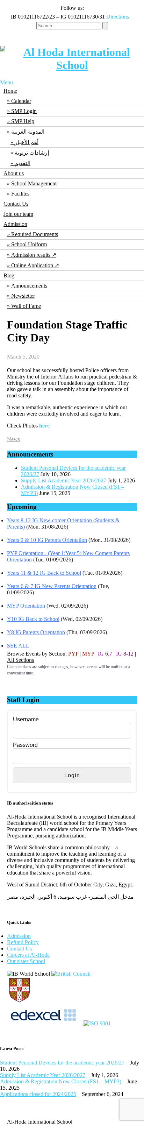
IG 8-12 (125, 654)
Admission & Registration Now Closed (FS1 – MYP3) (60, 1081)
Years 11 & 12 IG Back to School (44, 573)
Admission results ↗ (33, 255)
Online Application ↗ (35, 265)
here (44, 426)
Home (10, 91)
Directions (118, 17)
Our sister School (26, 961)
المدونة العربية (27, 132)
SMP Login (24, 111)
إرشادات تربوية (32, 153)
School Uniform (29, 244)
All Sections (20, 660)
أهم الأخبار (26, 142)
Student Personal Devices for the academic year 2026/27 (62, 1063)
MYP (88, 654)
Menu (6, 82)
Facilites (20, 194)
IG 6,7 (105, 654)
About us (13, 173)
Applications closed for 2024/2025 (38, 1094)
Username (26, 719)
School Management (34, 183)
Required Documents (34, 234)
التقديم (22, 163)
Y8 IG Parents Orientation (36, 632)
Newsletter (23, 296)
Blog (8, 275)
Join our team (18, 214)
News (13, 439)
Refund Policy (23, 942)
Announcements (29, 286)
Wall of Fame (26, 306)
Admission (15, 224)
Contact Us (15, 204)
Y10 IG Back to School (33, 619)
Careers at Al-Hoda (28, 955)
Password (25, 745)
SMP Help (22, 121)
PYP (73, 654)
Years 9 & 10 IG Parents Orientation (47, 540)
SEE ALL (18, 646)
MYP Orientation (26, 606)
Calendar (21, 101)
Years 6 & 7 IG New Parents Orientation (51, 586)
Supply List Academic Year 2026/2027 (63, 480)
